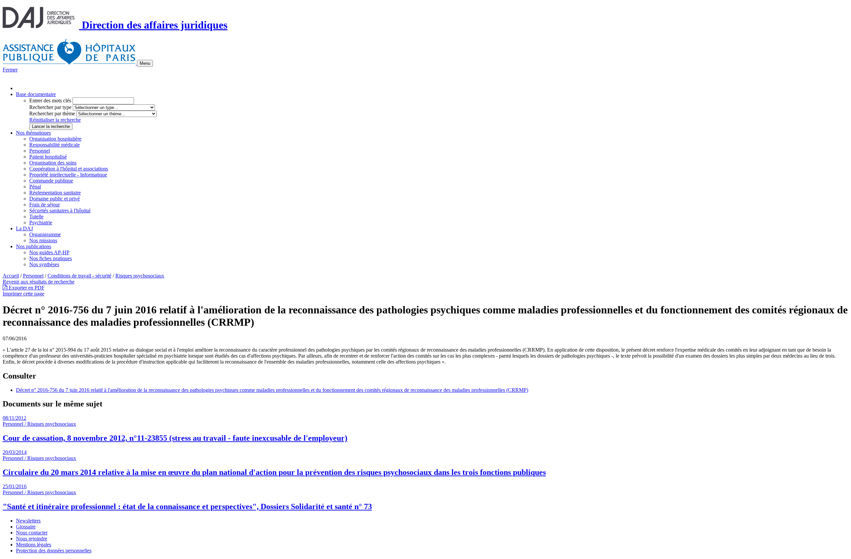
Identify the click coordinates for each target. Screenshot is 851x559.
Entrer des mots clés (50, 100)
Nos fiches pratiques (50, 258)
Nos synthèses (44, 264)
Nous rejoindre (31, 538)
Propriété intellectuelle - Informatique (68, 174)
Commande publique (51, 180)
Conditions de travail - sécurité (79, 276)
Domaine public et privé (54, 198)
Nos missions (43, 240)
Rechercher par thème (52, 113)
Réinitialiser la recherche (55, 120)
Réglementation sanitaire (55, 192)
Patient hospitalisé (48, 157)
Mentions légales (33, 544)
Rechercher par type (50, 107)
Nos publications (33, 246)
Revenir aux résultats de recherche (38, 281)
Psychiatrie (40, 222)
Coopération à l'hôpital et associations (68, 168)
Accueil (11, 276)
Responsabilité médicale (54, 145)
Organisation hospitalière (55, 139)
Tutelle (36, 216)
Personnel (39, 151)
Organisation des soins (52, 163)
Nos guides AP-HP (49, 252)
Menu (145, 63)
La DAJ (24, 228)
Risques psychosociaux (139, 276)
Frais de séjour (44, 204)
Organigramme (45, 234)
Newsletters (28, 520)
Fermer (10, 69)
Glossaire (26, 526)
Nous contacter (32, 532)
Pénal (35, 186)
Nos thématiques (33, 133)
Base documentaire (36, 94)
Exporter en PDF (26, 287)
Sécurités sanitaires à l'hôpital (59, 210)
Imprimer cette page (23, 293)
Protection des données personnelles (53, 550)
